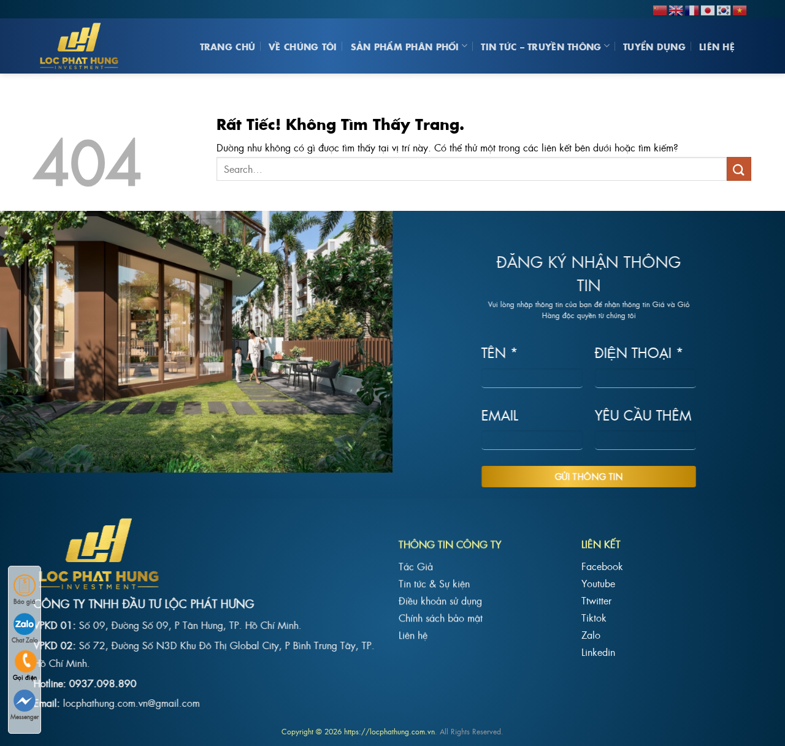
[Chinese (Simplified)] (660, 8)
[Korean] (724, 8)
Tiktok (594, 617)
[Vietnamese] (740, 8)
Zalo (590, 634)
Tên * (499, 352)
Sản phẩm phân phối (405, 46)
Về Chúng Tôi (303, 46)
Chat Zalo (25, 639)
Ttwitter (596, 600)
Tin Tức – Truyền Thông (541, 46)
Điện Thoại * (639, 352)
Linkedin (598, 651)
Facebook (602, 565)
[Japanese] (708, 8)
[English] (676, 8)
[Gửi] (739, 169)
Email (499, 414)
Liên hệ (717, 46)
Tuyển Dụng (654, 46)
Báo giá (24, 601)
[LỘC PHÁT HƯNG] (83, 46)
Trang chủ (228, 46)
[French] (692, 8)
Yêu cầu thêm (643, 414)
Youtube (598, 583)
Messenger (24, 716)
